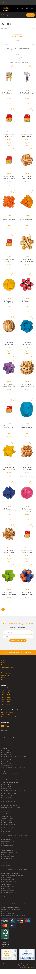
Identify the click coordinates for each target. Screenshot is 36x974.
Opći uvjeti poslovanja (7, 667)
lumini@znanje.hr (7, 799)
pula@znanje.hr (7, 754)
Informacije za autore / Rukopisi (10, 717)
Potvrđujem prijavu (18, 640)
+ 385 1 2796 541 (6, 911)
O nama (3, 660)
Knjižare (3, 2)
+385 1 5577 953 (6, 704)
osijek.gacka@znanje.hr (9, 856)
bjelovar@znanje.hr (8, 868)
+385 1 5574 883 (6, 831)
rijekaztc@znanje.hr (8, 822)
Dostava (3, 677)
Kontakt (3, 662)
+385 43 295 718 (6, 690)
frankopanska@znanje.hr (9, 833)
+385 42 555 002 (6, 797)
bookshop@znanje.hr (8, 743)
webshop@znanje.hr (7, 688)
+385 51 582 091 (6, 695)
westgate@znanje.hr (8, 845)
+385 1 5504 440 (6, 692)
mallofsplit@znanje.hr (8, 890)
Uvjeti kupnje (5, 675)
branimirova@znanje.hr (9, 913)
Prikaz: (18, 54)
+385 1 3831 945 (6, 900)
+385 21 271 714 (6, 786)
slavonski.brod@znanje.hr (10, 777)
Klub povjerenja (6, 673)
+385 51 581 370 (6, 820)
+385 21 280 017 (6, 888)
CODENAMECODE (29, 967)
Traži (30, 15)
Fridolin (9, 90)
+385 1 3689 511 (6, 714)
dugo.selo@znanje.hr (8, 879)
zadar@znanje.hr (7, 811)
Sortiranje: (18, 40)
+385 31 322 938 (6, 854)
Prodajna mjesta (6, 665)
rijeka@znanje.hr (7, 765)
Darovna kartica (6, 680)
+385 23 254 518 (6, 697)
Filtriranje (18, 36)
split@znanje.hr (7, 788)
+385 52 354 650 (6, 702)
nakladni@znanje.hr (7, 712)
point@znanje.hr (7, 902)
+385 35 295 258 (6, 699)
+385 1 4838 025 (6, 877)
